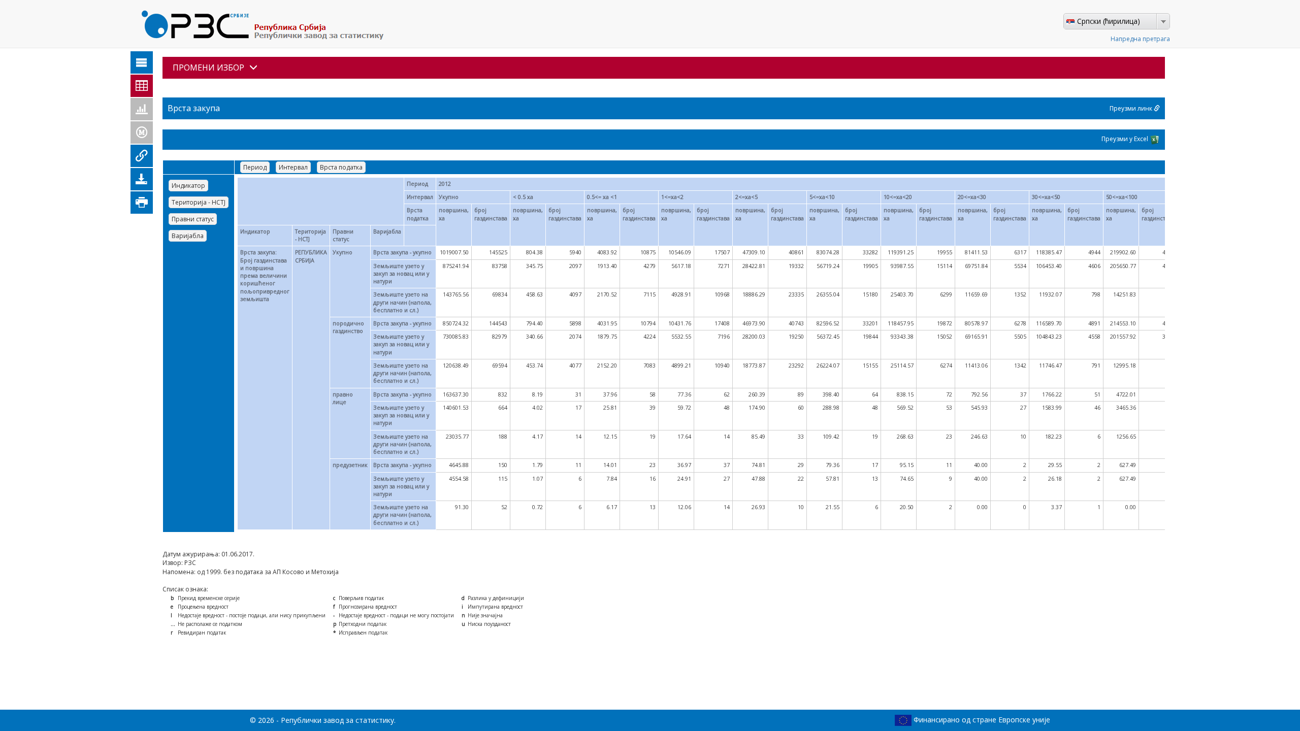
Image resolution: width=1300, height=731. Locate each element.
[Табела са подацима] (142, 86)
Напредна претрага (1140, 39)
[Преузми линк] (142, 156)
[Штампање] (142, 202)
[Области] (142, 62)
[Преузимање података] (142, 179)
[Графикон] (142, 109)
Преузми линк (1132, 108)
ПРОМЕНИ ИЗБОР (208, 67)
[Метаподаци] (142, 132)
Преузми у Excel (1125, 139)
